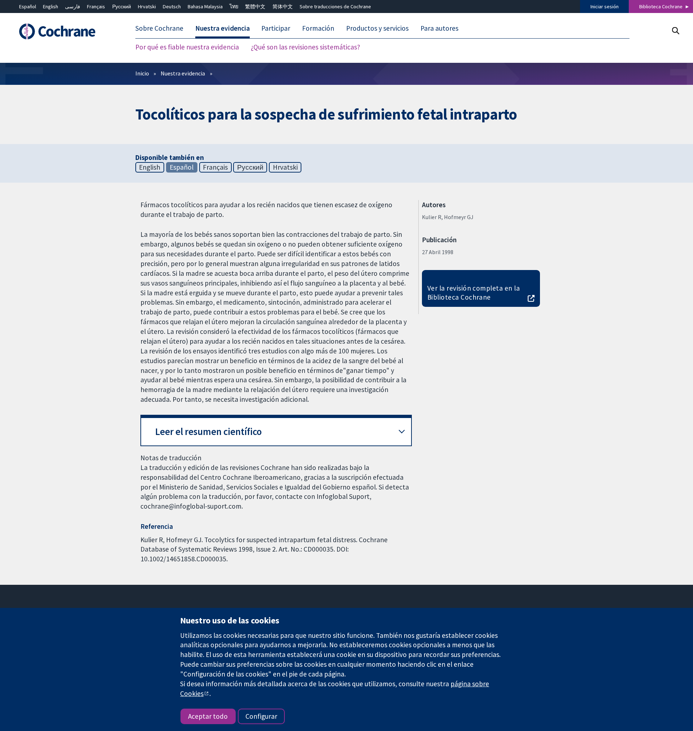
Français (96, 6)
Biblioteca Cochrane (661, 6)
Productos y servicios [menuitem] (377, 28)
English (50, 6)
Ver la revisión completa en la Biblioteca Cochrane (473, 292)
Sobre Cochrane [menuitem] (159, 28)
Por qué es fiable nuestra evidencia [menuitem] (187, 47)
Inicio (142, 73)
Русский (121, 6)
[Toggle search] (675, 30)
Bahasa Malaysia (205, 6)
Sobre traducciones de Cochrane (335, 6)
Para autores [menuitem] (439, 28)
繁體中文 (255, 6)
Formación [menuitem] (318, 28)
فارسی (72, 6)
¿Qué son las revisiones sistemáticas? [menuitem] (305, 47)
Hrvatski (147, 6)
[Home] (65, 31)
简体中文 (283, 6)
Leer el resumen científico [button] (208, 432)
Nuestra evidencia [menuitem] (222, 28)
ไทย (234, 6)
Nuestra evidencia (183, 73)
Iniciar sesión (604, 6)
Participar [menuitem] (275, 28)
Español (27, 6)
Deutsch (172, 6)
